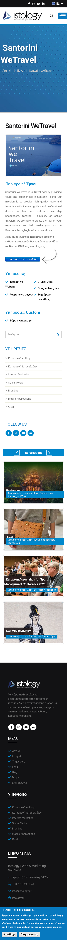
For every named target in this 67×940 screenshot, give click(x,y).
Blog (14, 772)
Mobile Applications (19, 398)
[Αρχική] (22, 16)
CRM (11, 406)
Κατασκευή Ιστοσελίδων (23, 366)
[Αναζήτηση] (58, 334)
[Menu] (62, 16)
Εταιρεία (17, 756)
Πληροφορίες (29, 934)
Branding (13, 390)
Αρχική (7, 70)
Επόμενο (49, 453)
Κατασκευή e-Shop (19, 358)
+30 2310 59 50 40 (23, 884)
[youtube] (38, 3)
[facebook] (29, 3)
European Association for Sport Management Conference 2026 (26, 582)
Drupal (15, 777)
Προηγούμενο (17, 453)
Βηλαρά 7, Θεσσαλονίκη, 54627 (30, 877)
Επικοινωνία (19, 782)
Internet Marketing (18, 374)
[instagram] (33, 3)
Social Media (15, 382)
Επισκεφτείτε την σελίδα (22, 259)
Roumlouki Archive (18, 631)
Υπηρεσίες (18, 761)
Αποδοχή (9, 934)
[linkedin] (43, 3)
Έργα (20, 70)
